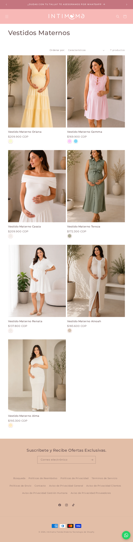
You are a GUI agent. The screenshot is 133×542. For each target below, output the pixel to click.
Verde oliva (69, 235)
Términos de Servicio (104, 478)
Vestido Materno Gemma (84, 131)
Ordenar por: (57, 50)
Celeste (75, 141)
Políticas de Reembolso (43, 478)
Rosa (69, 141)
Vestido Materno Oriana (25, 131)
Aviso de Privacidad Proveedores (91, 493)
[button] (6, 16)
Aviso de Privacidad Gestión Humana (44, 493)
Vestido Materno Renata (25, 321)
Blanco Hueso (10, 235)
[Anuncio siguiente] (126, 4)
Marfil (10, 425)
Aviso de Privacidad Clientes (103, 485)
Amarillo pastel (10, 141)
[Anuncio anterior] (6, 4)
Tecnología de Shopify (83, 532)
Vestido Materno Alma (23, 415)
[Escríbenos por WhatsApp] (126, 535)
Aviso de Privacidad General (66, 485)
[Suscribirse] (92, 460)
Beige (69, 330)
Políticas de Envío (20, 485)
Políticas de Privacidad (74, 478)
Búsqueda (19, 478)
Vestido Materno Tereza (83, 226)
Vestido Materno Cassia (24, 226)
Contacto (40, 485)
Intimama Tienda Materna (59, 532)
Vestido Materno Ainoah (84, 321)
